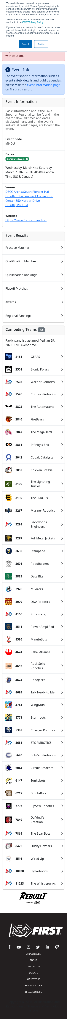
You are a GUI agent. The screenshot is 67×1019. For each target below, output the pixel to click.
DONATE (33, 972)
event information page (43, 85)
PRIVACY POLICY (33, 985)
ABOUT (33, 960)
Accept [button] (25, 43)
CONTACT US (33, 966)
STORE (33, 979)
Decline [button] (41, 43)
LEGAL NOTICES (33, 991)
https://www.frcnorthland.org (26, 220)
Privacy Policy (32, 22)
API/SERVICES (33, 953)
